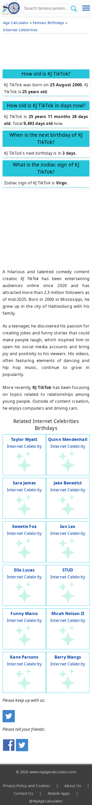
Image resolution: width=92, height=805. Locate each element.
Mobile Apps (59, 793)
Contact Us (23, 793)
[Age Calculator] (11, 8)
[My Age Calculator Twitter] (9, 721)
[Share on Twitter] (22, 750)
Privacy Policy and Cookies (26, 785)
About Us (72, 785)
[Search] (73, 8)
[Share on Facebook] (9, 750)
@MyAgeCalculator (46, 801)
